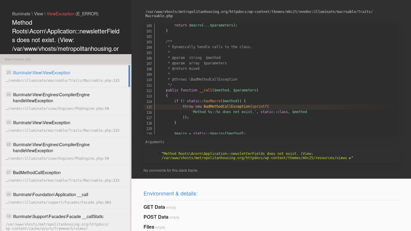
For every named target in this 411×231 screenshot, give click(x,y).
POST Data (156, 216)
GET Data (154, 206)
